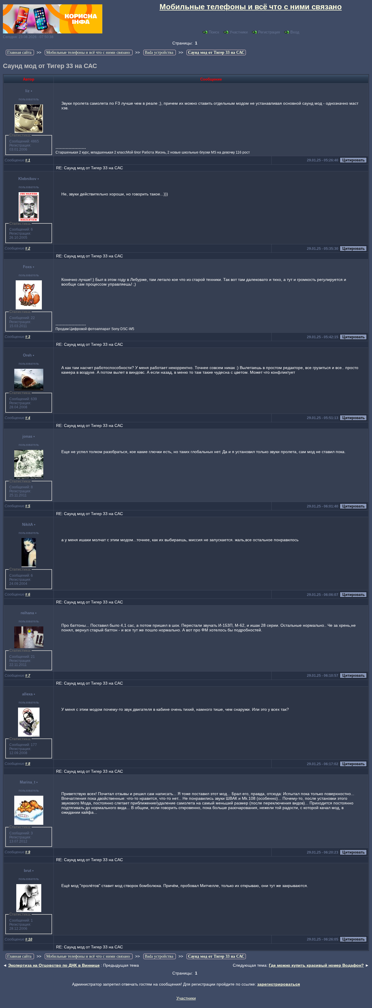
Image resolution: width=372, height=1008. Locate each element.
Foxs (27, 267)
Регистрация (269, 32)
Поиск (214, 32)
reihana (27, 613)
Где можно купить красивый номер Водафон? (316, 965)
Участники (239, 32)
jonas (27, 436)
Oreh (27, 355)
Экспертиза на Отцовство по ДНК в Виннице (54, 965)
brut (27, 870)
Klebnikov (27, 179)
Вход (294, 32)
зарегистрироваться (278, 984)
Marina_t (27, 782)
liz (27, 91)
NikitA (27, 524)
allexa (27, 694)
